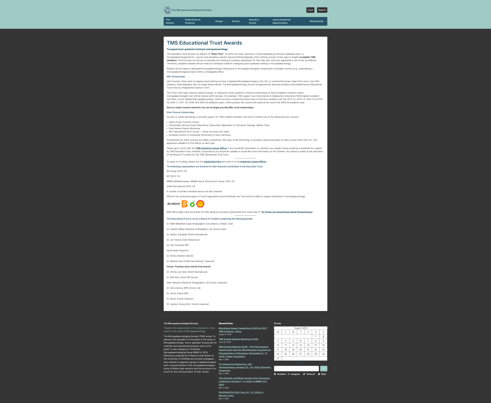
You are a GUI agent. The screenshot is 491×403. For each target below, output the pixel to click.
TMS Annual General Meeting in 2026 (238, 339)
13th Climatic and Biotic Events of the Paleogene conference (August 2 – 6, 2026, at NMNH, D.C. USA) (244, 381)
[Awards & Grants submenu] (266, 21)
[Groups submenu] (226, 21)
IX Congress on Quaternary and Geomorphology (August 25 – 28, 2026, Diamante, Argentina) (245, 367)
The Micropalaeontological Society (191, 9)
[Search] (323, 368)
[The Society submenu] (179, 21)
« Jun (299, 362)
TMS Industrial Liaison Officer (211, 148)
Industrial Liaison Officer (253, 161)
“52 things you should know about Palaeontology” (287, 212)
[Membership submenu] (326, 21)
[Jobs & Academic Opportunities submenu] (303, 21)
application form (212, 161)
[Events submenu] (243, 21)
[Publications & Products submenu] (209, 21)
